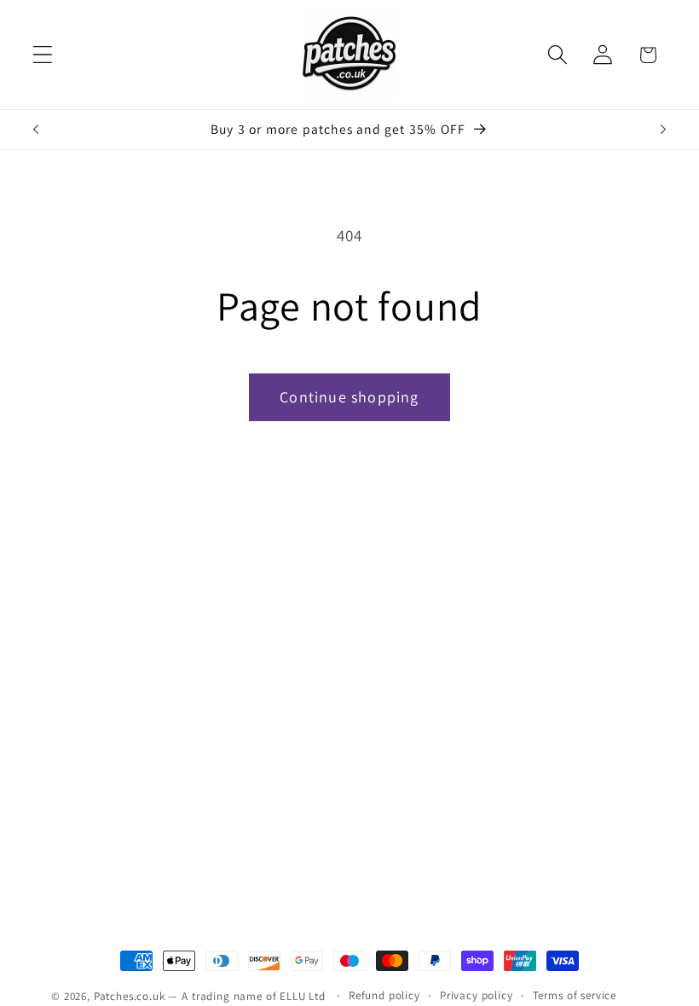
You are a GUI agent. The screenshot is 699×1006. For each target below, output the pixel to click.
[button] (43, 55)
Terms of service (574, 995)
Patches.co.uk (129, 996)
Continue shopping (349, 397)
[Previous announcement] (36, 129)
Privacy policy (476, 995)
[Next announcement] (663, 129)
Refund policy (384, 995)
